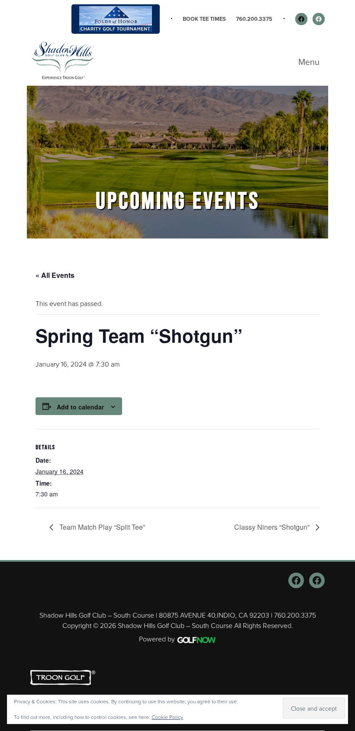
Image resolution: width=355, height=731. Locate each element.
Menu (309, 61)
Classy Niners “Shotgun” (272, 527)
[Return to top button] (344, 549)
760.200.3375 (254, 19)
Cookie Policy (167, 717)
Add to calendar (80, 407)
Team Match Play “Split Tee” (101, 527)
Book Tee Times (204, 19)
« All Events (55, 275)
